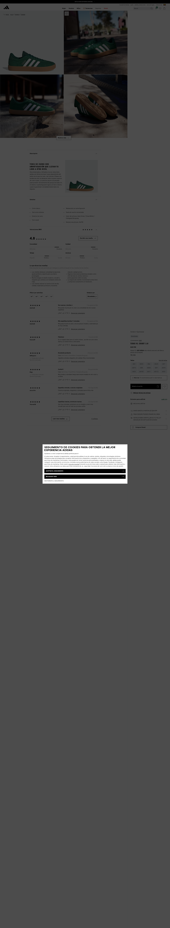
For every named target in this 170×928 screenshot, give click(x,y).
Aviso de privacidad (74, 464)
